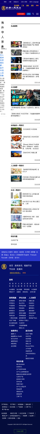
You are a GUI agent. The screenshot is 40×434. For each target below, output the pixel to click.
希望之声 (4, 416)
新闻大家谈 (22, 301)
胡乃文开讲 (14, 338)
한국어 (17, 258)
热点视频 (19, 289)
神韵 (5, 2)
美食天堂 (28, 341)
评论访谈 (22, 298)
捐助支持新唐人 (15, 273)
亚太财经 (12, 325)
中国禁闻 (12, 305)
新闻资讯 (18, 266)
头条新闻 (14, 26)
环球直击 (12, 303)
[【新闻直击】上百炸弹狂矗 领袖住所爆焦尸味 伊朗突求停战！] (16, 47)
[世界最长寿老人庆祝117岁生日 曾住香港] (16, 213)
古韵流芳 (31, 305)
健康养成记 (14, 341)
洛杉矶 (21, 252)
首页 (11, 266)
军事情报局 (22, 315)
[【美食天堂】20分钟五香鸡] (16, 141)
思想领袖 (21, 310)
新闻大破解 (22, 313)
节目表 (12, 269)
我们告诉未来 (20, 364)
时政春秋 (21, 308)
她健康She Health (16, 336)
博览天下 (12, 292)
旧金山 (6, 255)
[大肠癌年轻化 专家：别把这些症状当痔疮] (16, 221)
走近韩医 (13, 346)
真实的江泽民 (20, 379)
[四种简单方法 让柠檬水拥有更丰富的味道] (16, 198)
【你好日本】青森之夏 (30, 152)
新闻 (11, 280)
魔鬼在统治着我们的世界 (23, 374)
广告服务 (20, 407)
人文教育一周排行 (17, 166)
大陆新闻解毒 (23, 325)
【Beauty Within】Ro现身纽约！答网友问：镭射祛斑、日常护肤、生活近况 (31, 146)
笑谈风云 (31, 303)
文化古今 (31, 315)
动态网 (31, 416)
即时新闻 (26, 289)
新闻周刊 (12, 313)
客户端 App (5, 409)
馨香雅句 (31, 308)
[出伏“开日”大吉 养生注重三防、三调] (16, 205)
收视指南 (20, 404)
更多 (19, 418)
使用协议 (4, 407)
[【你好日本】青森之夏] (16, 156)
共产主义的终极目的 (22, 372)
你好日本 (28, 336)
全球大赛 (32, 292)
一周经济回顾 (13, 318)
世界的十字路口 (24, 320)
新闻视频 (12, 298)
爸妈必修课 (32, 313)
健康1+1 (13, 334)
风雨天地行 (19, 384)
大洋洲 (27, 252)
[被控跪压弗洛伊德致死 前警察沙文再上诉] (25, 105)
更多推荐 (37, 119)
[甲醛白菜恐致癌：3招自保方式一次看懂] (16, 228)
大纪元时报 (22, 413)
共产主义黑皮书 (21, 386)
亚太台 (12, 255)
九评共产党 (14, 240)
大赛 (10, 2)
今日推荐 (14, 87)
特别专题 (14, 236)
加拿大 (16, 252)
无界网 (4, 418)
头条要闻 (12, 289)
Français (33, 255)
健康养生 (14, 331)
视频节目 (28, 266)
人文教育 (32, 298)
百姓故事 (19, 389)
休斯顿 (33, 252)
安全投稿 (12, 407)
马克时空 (21, 323)
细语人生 (21, 328)
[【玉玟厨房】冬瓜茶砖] (16, 133)
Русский (4, 258)
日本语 (11, 258)
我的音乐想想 (30, 358)
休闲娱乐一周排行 (17, 125)
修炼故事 (19, 394)
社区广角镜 (12, 320)
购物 (24, 273)
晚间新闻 (12, 308)
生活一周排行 (16, 190)
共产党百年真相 (21, 369)
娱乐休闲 (29, 331)
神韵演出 (25, 292)
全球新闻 (12, 301)
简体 (26, 2)
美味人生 (28, 343)
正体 (22, 2)
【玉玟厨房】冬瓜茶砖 (30, 129)
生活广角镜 (29, 334)
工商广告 (19, 396)
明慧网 (25, 416)
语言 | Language (34, 2)
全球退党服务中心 (15, 416)
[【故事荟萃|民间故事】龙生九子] (16, 173)
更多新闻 (37, 160)
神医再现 (13, 343)
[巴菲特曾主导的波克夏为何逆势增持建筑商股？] (16, 181)
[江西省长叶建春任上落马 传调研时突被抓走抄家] (16, 62)
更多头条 (37, 82)
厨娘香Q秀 (29, 351)
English (26, 255)
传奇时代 (19, 367)
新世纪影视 (11, 418)
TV (29, 14)
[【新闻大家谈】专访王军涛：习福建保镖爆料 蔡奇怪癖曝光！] (16, 70)
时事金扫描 (22, 305)
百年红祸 (14, 244)
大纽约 (10, 252)
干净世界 (31, 413)
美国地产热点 (33, 318)
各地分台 (16, 2)
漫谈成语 (31, 310)
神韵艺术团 (13, 413)
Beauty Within (30, 346)
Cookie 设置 (20, 431)
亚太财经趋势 (13, 323)
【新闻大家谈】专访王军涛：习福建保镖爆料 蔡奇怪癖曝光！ (31, 68)
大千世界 (28, 348)
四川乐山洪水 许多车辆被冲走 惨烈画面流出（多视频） (31, 76)
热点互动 (21, 303)
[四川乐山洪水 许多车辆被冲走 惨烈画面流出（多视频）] (16, 78)
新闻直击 (12, 310)
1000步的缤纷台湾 (31, 355)
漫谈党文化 (19, 391)
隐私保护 (28, 404)
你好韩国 (28, 338)
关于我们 (13, 404)
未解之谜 (31, 301)
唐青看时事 (22, 318)
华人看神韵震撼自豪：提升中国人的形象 (2, 65)
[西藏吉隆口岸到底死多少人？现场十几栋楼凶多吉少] (16, 55)
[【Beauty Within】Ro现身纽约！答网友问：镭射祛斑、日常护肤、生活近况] (16, 148)
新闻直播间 (21, 14)
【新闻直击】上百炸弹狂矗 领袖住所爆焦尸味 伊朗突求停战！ (31, 45)
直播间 (19, 269)
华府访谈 (12, 315)
